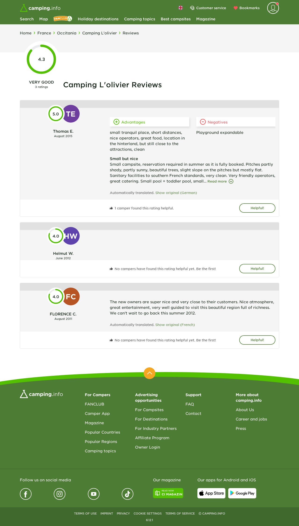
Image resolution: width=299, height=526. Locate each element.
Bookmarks (249, 8)
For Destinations (151, 418)
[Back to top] (149, 373)
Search (27, 18)
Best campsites (176, 18)
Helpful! (257, 208)
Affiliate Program (152, 437)
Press (241, 428)
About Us (245, 409)
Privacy (123, 513)
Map (43, 18)
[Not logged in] (273, 8)
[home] (41, 393)
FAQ (189, 404)
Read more (217, 181)
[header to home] (40, 8)
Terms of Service (180, 513)
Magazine (205, 18)
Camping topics (139, 18)
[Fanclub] (62, 19)
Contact (193, 413)
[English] (180, 8)
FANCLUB (94, 404)
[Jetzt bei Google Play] (242, 493)
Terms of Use (85, 513)
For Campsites (149, 409)
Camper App (97, 413)
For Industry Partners (156, 428)
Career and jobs (251, 418)
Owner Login (147, 447)
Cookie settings (148, 513)
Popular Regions (101, 441)
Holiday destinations (98, 18)
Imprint (106, 513)
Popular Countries (102, 432)
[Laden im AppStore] (211, 493)
